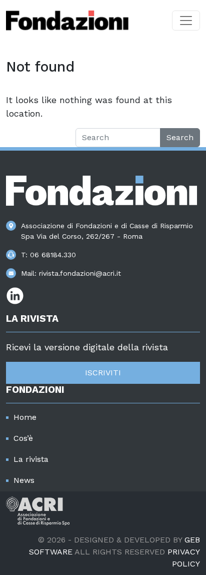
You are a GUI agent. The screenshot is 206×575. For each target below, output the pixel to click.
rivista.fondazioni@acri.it (80, 273)
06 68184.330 (53, 255)
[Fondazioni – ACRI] (67, 20)
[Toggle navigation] (186, 21)
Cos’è (23, 438)
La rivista (31, 459)
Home (25, 417)
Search (180, 137)
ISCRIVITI (103, 372)
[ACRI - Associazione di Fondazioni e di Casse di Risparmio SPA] (38, 510)
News (24, 480)
